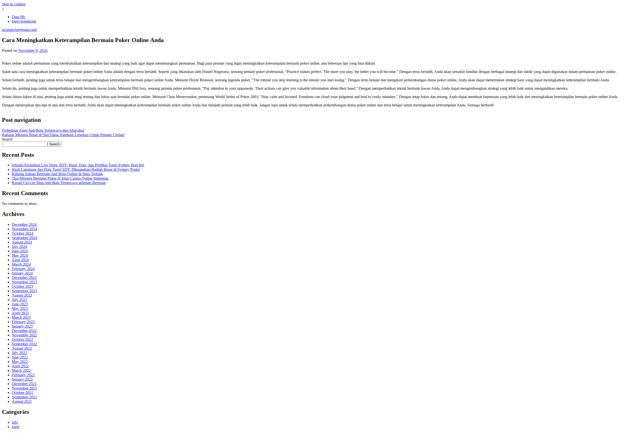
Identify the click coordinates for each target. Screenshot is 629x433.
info (15, 422)
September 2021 (24, 397)
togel (15, 427)
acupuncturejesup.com (19, 30)
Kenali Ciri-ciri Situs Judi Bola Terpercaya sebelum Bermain (59, 183)
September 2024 (24, 238)
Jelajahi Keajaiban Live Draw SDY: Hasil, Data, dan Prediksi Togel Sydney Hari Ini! (78, 165)
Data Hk (18, 17)
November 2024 (24, 229)
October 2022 (22, 339)
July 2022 (19, 353)
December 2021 (24, 384)
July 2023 (19, 300)
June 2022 (20, 357)
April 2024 (20, 260)
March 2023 (21, 317)
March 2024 (21, 264)
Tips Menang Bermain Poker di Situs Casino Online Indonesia (60, 178)
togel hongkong (24, 21)
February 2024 (23, 269)
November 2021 (24, 388)
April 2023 (20, 313)
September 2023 (24, 291)
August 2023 (22, 295)
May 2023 (20, 308)
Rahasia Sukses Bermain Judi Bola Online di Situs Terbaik (57, 174)
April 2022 (20, 366)
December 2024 (24, 224)
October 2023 (22, 286)
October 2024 (22, 233)
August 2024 (22, 242)
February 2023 (23, 322)
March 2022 (21, 370)
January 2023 (22, 326)
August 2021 (22, 401)
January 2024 (22, 273)
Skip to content (13, 4)
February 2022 (23, 375)
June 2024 (20, 251)
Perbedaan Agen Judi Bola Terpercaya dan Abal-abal (43, 130)
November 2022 (24, 335)
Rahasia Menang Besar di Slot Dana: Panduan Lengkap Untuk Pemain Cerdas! (63, 135)
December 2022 (24, 331)
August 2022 (22, 348)
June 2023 (20, 304)
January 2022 (22, 379)
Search (7, 139)
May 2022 (20, 362)
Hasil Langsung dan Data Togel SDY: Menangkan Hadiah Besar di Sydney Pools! (76, 169)
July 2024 (19, 247)
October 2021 (22, 392)
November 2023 (24, 282)
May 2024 (20, 255)
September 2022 (24, 344)
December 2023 (24, 277)
